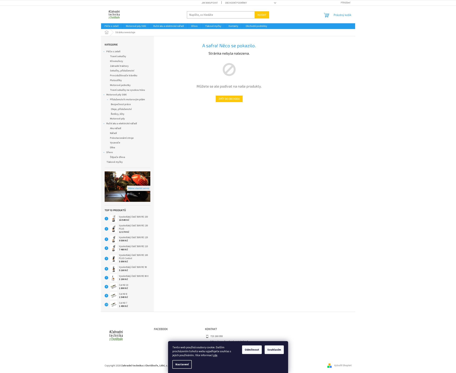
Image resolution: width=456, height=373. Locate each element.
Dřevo (109, 152)
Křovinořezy (116, 61)
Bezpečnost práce (121, 104)
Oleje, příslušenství (121, 109)
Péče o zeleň (113, 51)
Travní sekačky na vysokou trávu (127, 90)
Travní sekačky (118, 56)
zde (215, 355)
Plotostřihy (116, 80)
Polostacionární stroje (122, 138)
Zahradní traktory (119, 66)
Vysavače (115, 143)
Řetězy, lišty (117, 114)
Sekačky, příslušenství (122, 71)
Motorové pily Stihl (116, 95)
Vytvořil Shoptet (343, 365)
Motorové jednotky (120, 85)
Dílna (112, 147)
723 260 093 (216, 336)
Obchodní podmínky (236, 2)
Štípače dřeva (117, 157)
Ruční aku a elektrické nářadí (121, 123)
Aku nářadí (115, 128)
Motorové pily (117, 119)
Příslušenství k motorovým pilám (127, 99)
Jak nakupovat (210, 2)
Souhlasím (274, 350)
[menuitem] (111, 26)
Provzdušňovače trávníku (123, 75)
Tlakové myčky (114, 162)
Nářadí (113, 133)
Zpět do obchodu (229, 98)
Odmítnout (252, 350)
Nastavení (182, 364)
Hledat (261, 14)
